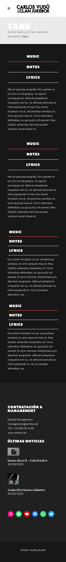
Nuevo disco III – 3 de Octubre (27, 460)
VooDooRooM (37, 550)
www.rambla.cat (17, 433)
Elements (14, 36)
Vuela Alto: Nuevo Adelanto (26, 490)
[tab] (33, 56)
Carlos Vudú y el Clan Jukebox (27, 31)
